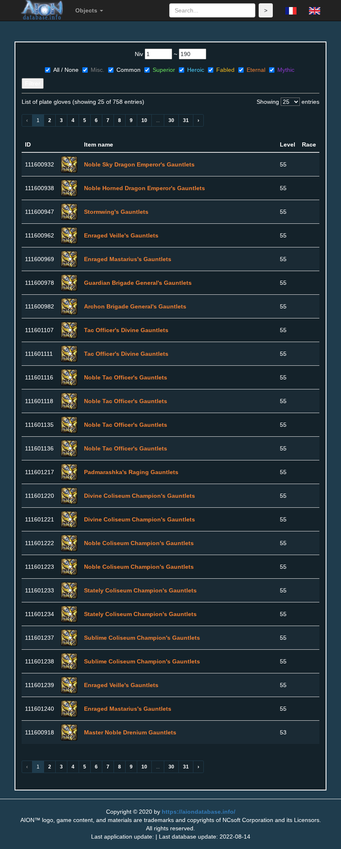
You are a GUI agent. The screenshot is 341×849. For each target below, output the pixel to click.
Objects (87, 10)
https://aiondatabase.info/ (198, 811)
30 (171, 120)
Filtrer (32, 83)
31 (186, 120)
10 (144, 120)
